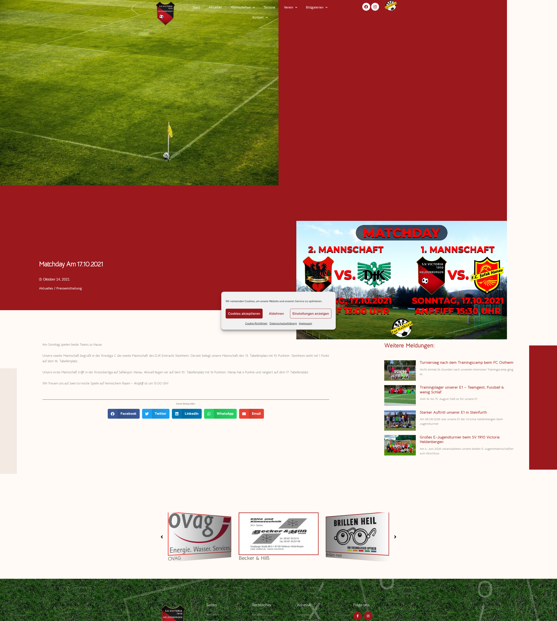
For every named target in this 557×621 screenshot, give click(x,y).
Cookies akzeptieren (244, 313)
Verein (288, 7)
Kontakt (258, 17)
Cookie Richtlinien (256, 323)
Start (196, 7)
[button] (124, 414)
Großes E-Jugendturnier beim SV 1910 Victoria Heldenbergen (460, 439)
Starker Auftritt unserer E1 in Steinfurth (453, 412)
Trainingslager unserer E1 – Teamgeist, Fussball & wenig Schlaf (462, 389)
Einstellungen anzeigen (310, 313)
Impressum (305, 323)
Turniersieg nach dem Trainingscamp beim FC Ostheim (466, 362)
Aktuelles (215, 7)
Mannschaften (241, 7)
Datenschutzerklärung (283, 323)
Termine (269, 7)
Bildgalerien (314, 7)
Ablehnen (276, 313)
